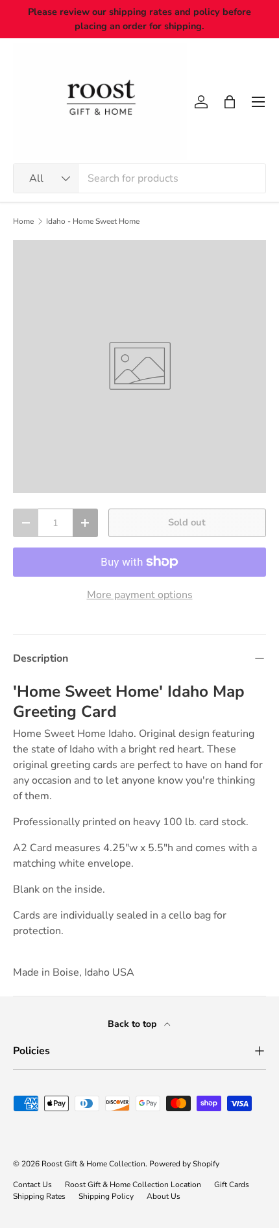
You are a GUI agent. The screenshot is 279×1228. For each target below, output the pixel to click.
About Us (163, 1196)
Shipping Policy (106, 1196)
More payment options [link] (140, 595)
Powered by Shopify (184, 1164)
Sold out (187, 522)
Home (23, 221)
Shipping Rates (39, 1196)
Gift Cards (231, 1184)
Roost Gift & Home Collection (93, 1164)
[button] (229, 102)
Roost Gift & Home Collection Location (133, 1184)
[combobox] (139, 178)
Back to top (133, 1024)
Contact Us (32, 1184)
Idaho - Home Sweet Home (93, 221)
